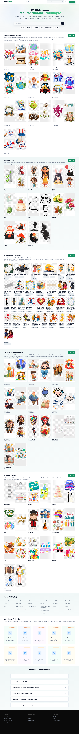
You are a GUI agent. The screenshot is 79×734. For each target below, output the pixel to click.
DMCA (54, 718)
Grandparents (35, 325)
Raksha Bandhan (61, 295)
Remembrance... (7, 325)
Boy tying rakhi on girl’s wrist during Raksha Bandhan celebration (62, 292)
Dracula (28, 27)
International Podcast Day (58, 95)
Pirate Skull (14, 311)
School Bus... (46, 277)
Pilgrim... (43, 325)
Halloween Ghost (7, 600)
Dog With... (61, 278)
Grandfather (30, 411)
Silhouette (30, 245)
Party (5, 532)
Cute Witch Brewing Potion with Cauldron (26, 324)
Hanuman (51, 327)
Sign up (72, 1)
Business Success (8, 383)
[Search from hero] (62, 23)
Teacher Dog (61, 277)
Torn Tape (6, 293)
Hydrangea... (69, 311)
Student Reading (31, 383)
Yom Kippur (6, 67)
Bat (42, 27)
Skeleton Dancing (68, 600)
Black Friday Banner (32, 611)
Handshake (54, 411)
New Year (54, 560)
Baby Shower (15, 327)
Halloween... (71, 293)
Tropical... (6, 278)
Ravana (66, 606)
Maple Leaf (30, 603)
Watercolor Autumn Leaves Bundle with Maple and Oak (70, 324)
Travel (5, 588)
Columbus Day (6, 609)
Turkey (5, 611)
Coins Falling (62, 327)
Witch (24, 327)
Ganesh (56, 27)
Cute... (16, 277)
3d (4, 189)
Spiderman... (29, 309)
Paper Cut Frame (7, 277)
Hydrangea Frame (70, 309)
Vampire (5, 311)
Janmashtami (7, 123)
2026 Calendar (7, 504)
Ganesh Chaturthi (48, 27)
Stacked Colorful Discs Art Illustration (21, 308)
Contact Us (55, 722)
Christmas (42, 613)
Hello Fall (42, 603)
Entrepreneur (6, 411)
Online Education (7, 467)
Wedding (54, 504)
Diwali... (33, 277)
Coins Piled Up (21, 309)
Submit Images (31, 720)
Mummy (5, 603)
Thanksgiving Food (57, 609)
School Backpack (19, 606)
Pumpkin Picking (56, 600)
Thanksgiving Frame (69, 609)
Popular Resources (7, 718)
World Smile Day (55, 67)
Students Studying (32, 606)
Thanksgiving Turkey (44, 610)
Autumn (35, 1)
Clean (8, 2)
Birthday (30, 504)
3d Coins (61, 325)
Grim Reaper (71, 295)
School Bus (52, 277)
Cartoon (30, 189)
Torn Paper (49, 295)
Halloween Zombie (19, 600)
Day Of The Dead (31, 439)
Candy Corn (18, 603)
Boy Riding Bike (18, 295)
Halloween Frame (31, 600)
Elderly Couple (35, 327)
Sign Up (29, 718)
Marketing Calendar (8, 722)
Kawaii (5, 217)
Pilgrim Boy (44, 327)
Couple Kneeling (70, 278)
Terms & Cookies (56, 720)
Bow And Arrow (50, 311)
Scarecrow (67, 603)
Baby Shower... (16, 325)
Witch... (24, 325)
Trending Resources (8, 716)
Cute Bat (21, 277)
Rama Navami (49, 309)
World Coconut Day (32, 123)
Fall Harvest (55, 603)
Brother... (60, 293)
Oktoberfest (30, 95)
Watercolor (54, 217)
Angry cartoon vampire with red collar (7, 308)
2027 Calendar (55, 439)
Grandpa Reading (40, 295)
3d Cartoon (6, 439)
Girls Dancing (34, 278)
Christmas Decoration (57, 611)
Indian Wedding (60, 311)
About (54, 716)
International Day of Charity (34, 67)
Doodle (5, 245)
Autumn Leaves (70, 327)
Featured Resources (8, 720)
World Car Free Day (8, 95)
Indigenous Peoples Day (21, 609)
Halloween (16, 1)
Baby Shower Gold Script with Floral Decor (16, 324)
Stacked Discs (21, 311)
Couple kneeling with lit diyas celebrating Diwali (70, 275)
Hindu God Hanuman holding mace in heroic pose (53, 324)
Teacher (30, 1)
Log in (66, 1)
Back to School (23, 1)
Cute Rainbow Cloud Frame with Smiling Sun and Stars (30, 292)
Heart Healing (39, 311)
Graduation (30, 532)
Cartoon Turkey (19, 611)
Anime (53, 189)
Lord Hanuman (52, 325)
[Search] (62, 1)
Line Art (29, 217)
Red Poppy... (6, 327)
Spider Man (29, 311)
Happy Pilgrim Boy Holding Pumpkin (44, 324)
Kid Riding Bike (18, 293)
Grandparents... (40, 293)
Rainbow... (28, 295)
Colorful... (69, 325)
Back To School (55, 532)
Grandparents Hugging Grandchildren (45, 607)
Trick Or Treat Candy (44, 600)
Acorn (5, 606)
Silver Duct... (6, 295)
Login (29, 716)
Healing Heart (39, 309)
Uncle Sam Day (7, 151)
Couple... (68, 277)
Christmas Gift (68, 611)
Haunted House (36, 27)
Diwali (29, 609)
